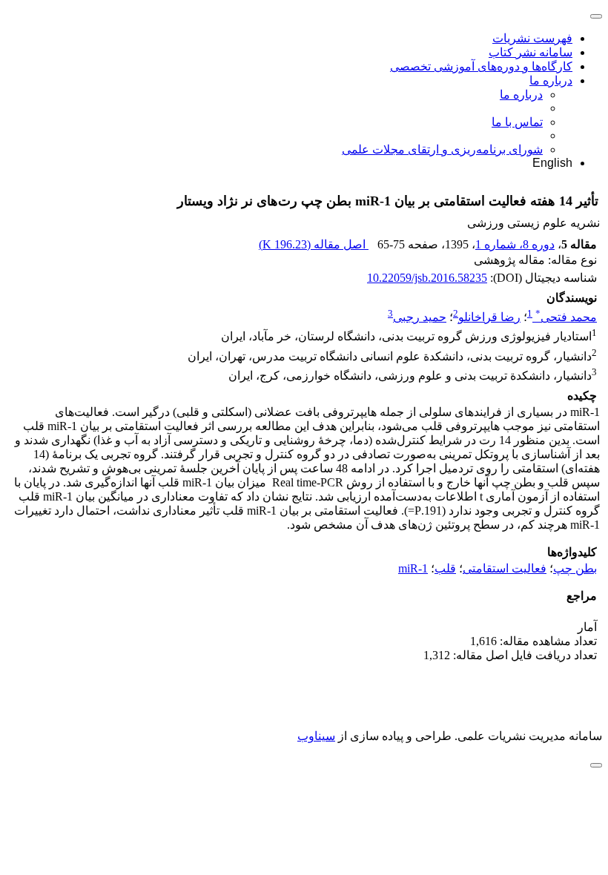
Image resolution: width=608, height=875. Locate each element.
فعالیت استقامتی (504, 568)
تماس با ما (517, 122)
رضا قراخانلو (489, 317)
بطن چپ (575, 568)
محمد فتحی (566, 317)
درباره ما (550, 80)
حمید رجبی (419, 317)
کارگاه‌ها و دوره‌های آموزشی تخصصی (481, 66)
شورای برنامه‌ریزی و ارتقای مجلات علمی (442, 149)
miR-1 (413, 568)
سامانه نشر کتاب (530, 52)
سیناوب (316, 736)
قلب (445, 568)
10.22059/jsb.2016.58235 (427, 277)
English (552, 162)
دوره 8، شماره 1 (515, 244)
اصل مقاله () (314, 244)
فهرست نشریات (532, 38)
